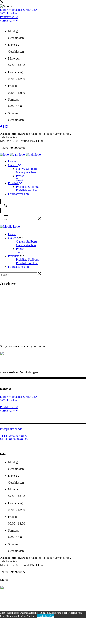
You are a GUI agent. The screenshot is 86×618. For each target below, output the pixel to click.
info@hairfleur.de (11, 429)
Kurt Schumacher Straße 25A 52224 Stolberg (18, 11)
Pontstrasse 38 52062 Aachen (9, 18)
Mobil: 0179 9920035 (14, 439)
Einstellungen (45, 616)
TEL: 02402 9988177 (14, 435)
